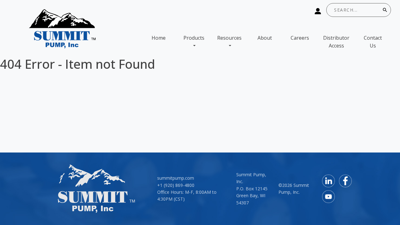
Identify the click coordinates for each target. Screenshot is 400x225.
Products (193, 37)
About (265, 37)
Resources (229, 37)
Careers (300, 37)
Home (159, 37)
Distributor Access (336, 41)
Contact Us (373, 41)
